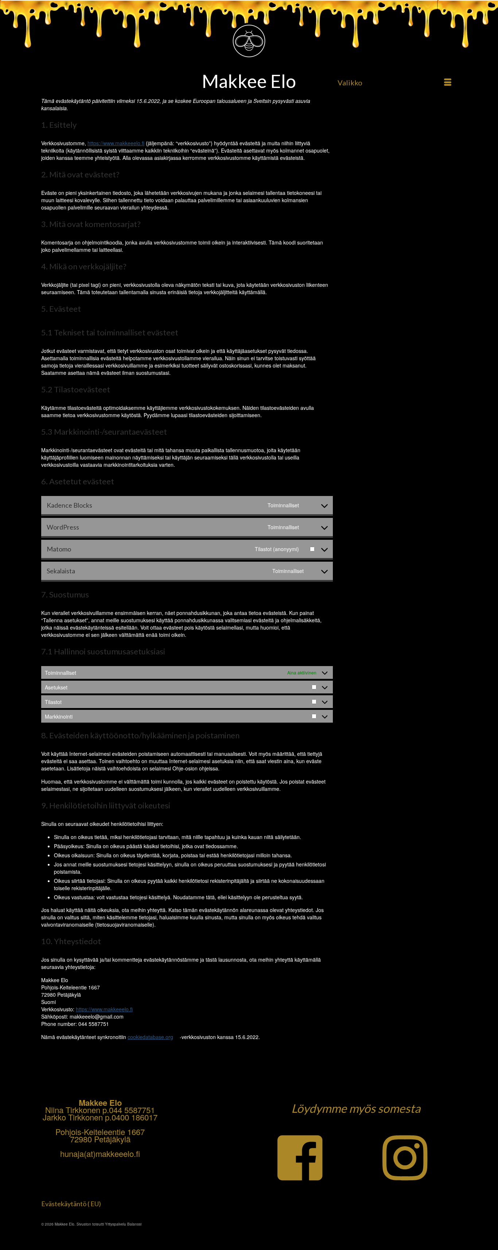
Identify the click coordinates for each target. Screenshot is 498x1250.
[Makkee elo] (249, 47)
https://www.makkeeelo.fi (115, 143)
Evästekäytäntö (63, 1204)
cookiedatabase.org (150, 1037)
